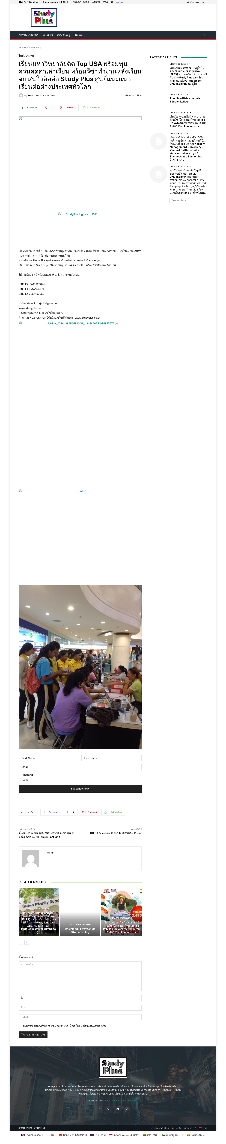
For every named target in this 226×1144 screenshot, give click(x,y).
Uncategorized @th (38, 909)
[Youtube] (117, 1109)
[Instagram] (108, 1109)
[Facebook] (99, 1109)
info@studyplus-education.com (119, 1100)
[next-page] (26, 942)
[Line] (127, 1109)
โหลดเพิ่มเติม (177, 200)
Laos (25, 779)
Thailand (27, 774)
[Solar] (21, 95)
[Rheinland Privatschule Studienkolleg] (80, 912)
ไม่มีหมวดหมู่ (35, 47)
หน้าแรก (22, 47)
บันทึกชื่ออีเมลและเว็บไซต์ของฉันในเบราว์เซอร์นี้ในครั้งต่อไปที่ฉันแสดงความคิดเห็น (64, 1026)
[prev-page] (21, 942)
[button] (203, 35)
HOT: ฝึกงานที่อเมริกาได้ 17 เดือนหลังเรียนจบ (116, 833)
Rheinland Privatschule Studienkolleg (80, 930)
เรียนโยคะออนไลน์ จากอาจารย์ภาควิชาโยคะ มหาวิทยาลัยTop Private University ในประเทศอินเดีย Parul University (121, 927)
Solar (31, 95)
